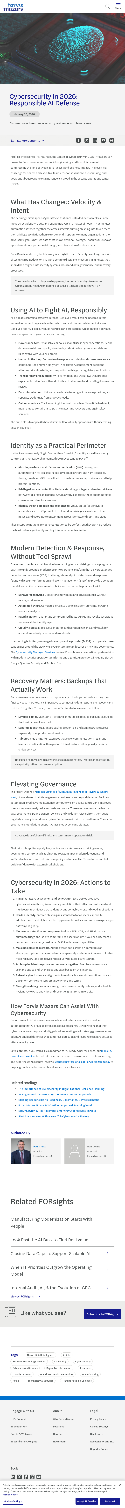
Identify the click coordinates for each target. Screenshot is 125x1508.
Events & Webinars (21, 1434)
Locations (58, 1426)
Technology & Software (41, 1380)
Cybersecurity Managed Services (35, 652)
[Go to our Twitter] (19, 1476)
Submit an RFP (19, 1426)
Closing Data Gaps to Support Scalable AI (50, 1253)
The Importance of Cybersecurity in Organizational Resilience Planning (61, 1089)
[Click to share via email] (103, 140)
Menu (118, 8)
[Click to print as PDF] (111, 140)
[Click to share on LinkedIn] (95, 140)
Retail (16, 1380)
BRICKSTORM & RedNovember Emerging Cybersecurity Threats (57, 1111)
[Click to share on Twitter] (86, 140)
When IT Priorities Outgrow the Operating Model (51, 1270)
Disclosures (96, 1434)
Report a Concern (100, 1449)
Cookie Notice (10, 1494)
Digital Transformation (58, 1368)
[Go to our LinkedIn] (13, 1476)
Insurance (85, 1368)
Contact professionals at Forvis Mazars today (82, 1062)
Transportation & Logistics (77, 1380)
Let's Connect (18, 1419)
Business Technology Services (29, 1361)
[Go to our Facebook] (26, 1476)
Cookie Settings (99, 1426)
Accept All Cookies (86, 1501)
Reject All (110, 1501)
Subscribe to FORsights (102, 1314)
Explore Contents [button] (28, 140)
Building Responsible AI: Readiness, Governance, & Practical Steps (58, 1100)
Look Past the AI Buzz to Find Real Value (49, 1239)
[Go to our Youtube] (38, 1476)
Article (66, 1355)
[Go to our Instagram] (32, 1476)
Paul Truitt (39, 1146)
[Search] (107, 6)
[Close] (119, 1485)
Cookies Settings (12, 1501)
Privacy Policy (98, 1419)
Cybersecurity (82, 1361)
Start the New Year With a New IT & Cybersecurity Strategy (54, 1116)
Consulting (60, 1361)
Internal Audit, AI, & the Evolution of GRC (51, 1287)
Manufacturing (90, 1374)
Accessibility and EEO (102, 1441)
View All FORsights (22, 1296)
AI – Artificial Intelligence (40, 1355)
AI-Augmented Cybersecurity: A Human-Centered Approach (54, 1094)
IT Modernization (22, 1374)
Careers (57, 1434)
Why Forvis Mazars (63, 1419)
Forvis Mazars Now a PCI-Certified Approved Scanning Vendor (56, 1105)
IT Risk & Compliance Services (56, 1374)
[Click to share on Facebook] (78, 140)
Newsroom (59, 1441)
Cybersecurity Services (25, 1368)
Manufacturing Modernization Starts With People (51, 1222)
